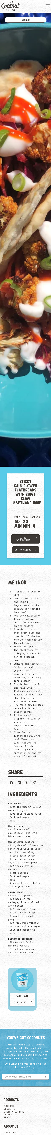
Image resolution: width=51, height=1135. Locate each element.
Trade (7, 1117)
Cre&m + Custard (14, 1111)
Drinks (8, 1114)
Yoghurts (9, 1106)
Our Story (10, 1132)
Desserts (9, 1108)
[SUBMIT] (45, 1077)
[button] (11, 783)
